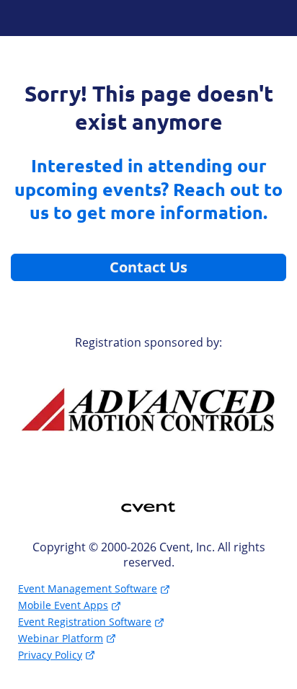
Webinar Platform (60, 638)
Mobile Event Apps (63, 605)
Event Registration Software (84, 621)
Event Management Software (87, 588)
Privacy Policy (50, 655)
